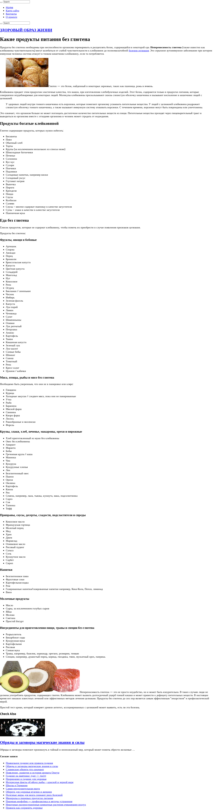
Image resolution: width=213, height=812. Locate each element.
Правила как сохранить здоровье (24, 807)
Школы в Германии (17, 785)
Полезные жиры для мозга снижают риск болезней (34, 794)
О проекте (11, 16)
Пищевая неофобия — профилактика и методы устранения (39, 801)
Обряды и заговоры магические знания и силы (42, 742)
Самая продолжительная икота (23, 788)
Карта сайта (12, 10)
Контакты (11, 13)
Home (9, 7)
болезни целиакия (139, 50)
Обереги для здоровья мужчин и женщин (29, 791)
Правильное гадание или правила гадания (29, 763)
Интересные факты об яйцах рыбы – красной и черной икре (39, 782)
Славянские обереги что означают (25, 769)
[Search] (1, 2)
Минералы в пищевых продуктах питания (29, 798)
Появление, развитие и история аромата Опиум (32, 772)
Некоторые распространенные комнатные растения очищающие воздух (46, 804)
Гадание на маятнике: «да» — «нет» (26, 775)
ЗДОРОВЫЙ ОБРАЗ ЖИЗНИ (26, 30)
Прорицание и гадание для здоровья (26, 778)
